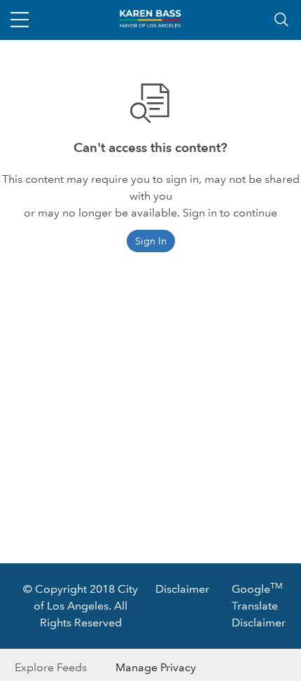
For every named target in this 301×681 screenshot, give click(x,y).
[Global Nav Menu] (19, 19)
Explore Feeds (51, 667)
